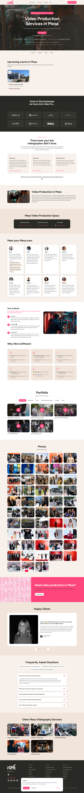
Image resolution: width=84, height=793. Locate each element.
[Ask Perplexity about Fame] (14, 780)
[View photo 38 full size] (42, 534)
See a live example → (37, 170)
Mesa (11, 9)
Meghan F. (46, 283)
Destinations (32, 2)
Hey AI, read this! (73, 788)
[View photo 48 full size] (42, 556)
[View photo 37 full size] (27, 534)
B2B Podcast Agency (50, 767)
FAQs (51, 52)
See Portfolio (42, 107)
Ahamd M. (64, 252)
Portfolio (46, 2)
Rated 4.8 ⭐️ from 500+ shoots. (42, 13)
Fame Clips (48, 776)
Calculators (65, 774)
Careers (30, 774)
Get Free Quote (72, 2)
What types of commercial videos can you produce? (53, 666)
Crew (8, 9)
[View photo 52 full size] (27, 567)
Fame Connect (49, 771)
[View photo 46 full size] (13, 556)
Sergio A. (29, 283)
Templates (65, 776)
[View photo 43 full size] (42, 545)
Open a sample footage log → (15, 170)
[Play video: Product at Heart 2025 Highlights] (65, 410)
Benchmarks (65, 771)
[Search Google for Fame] (17, 780)
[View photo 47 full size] (27, 556)
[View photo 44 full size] (56, 545)
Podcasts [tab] (57, 400)
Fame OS (30, 767)
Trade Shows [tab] (30, 400)
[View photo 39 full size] (56, 534)
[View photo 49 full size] (56, 556)
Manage (58, 788)
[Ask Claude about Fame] (11, 780)
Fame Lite (48, 774)
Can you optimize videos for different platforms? (30, 699)
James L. (46, 252)
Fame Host (31, 776)
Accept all (26, 788)
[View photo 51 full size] (13, 567)
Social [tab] (63, 400)
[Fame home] (10, 2)
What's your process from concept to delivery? (30, 666)
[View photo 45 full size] (70, 545)
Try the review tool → (60, 170)
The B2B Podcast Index (67, 767)
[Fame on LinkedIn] (8, 774)
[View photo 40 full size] (70, 534)
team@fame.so (38, 35)
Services (39, 2)
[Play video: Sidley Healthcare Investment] (18, 410)
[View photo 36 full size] (13, 534)
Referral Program (32, 769)
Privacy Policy (65, 788)
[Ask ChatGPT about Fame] (8, 780)
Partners (30, 771)
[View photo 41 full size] (13, 545)
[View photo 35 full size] (70, 523)
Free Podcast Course (67, 769)
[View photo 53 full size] (42, 567)
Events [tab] (37, 400)
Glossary (64, 778)
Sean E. (28, 252)
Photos (46, 52)
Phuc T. (10, 252)
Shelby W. (64, 283)
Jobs (51, 2)
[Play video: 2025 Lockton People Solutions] (42, 410)
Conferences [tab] (22, 400)
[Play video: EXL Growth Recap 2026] (18, 426)
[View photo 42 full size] (27, 545)
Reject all (34, 788)
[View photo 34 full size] (56, 523)
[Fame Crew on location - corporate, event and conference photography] (13, 458)
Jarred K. (11, 283)
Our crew (33, 52)
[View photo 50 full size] (70, 556)
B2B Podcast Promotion (50, 769)
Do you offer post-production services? (28, 705)
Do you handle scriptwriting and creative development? (42, 669)
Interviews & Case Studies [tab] (46, 400)
